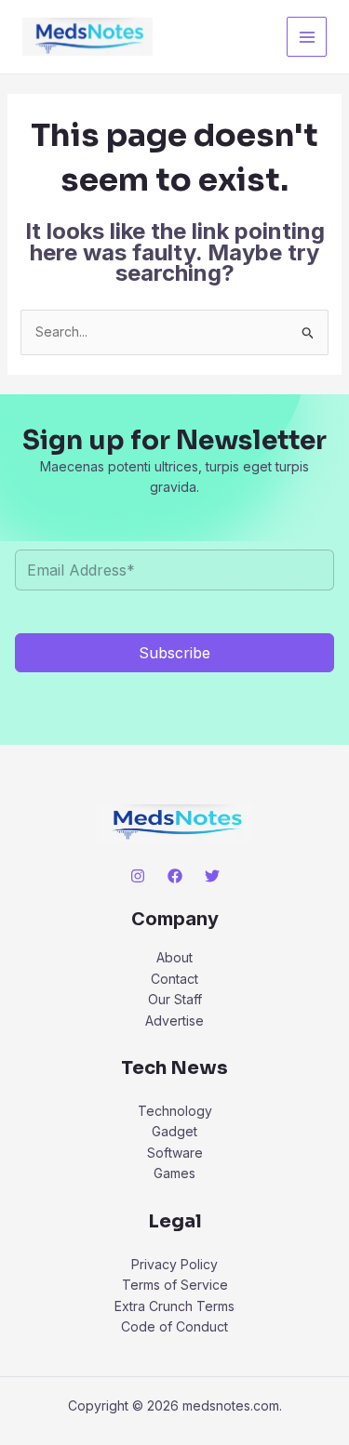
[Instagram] (137, 875)
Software (175, 1152)
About (174, 957)
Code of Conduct (174, 1326)
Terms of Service (175, 1285)
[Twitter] (212, 875)
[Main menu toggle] (307, 37)
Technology (175, 1111)
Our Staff (175, 999)
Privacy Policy (174, 1264)
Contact (174, 979)
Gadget (174, 1131)
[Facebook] (175, 875)
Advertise (174, 1020)
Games (174, 1173)
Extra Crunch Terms (174, 1306)
